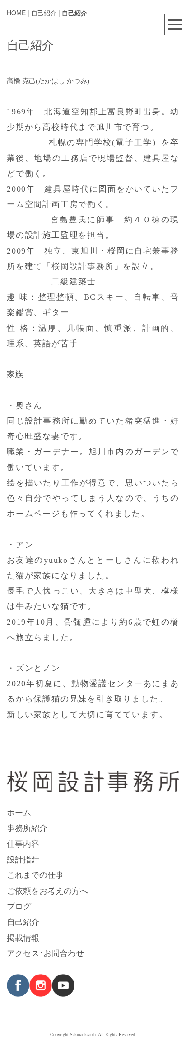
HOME (16, 12)
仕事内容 (23, 843)
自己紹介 (23, 921)
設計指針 (23, 859)
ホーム (19, 812)
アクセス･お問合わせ (45, 952)
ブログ (19, 905)
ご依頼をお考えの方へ (47, 890)
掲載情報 (23, 937)
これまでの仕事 (35, 874)
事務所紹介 (27, 827)
